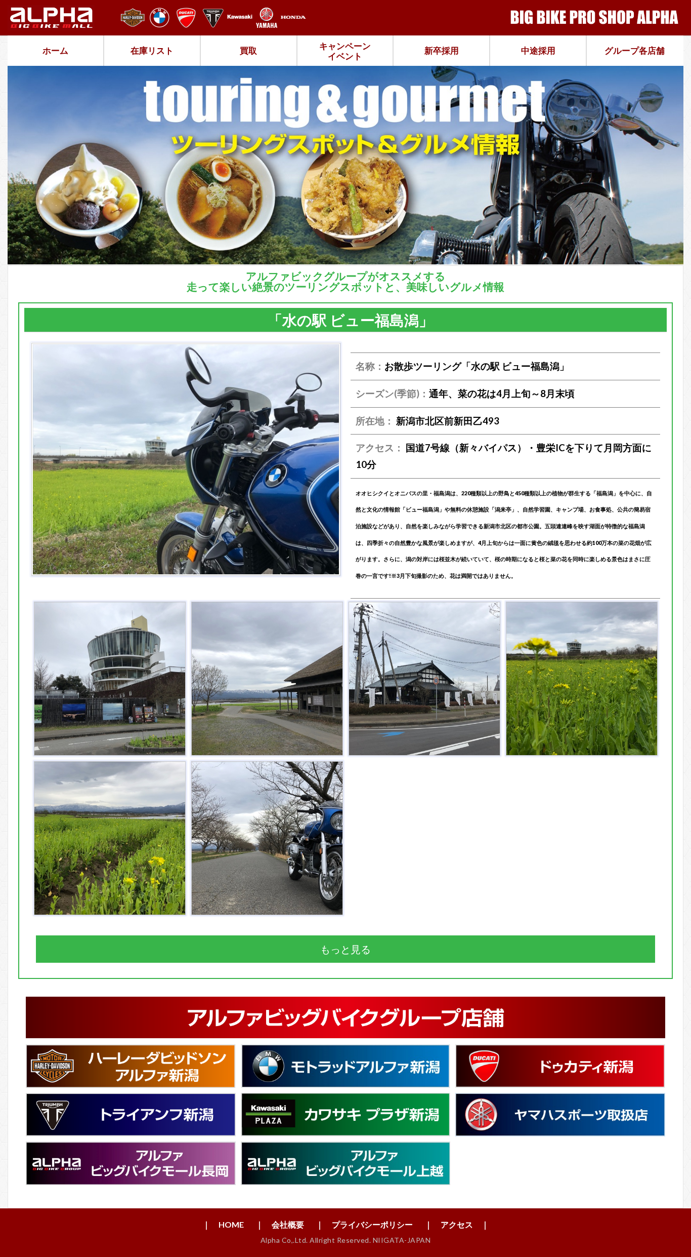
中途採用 (538, 50)
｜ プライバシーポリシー (364, 1224)
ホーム (55, 50)
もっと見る (345, 949)
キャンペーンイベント (345, 51)
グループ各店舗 (634, 50)
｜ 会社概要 (279, 1224)
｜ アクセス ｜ (456, 1224)
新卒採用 (441, 50)
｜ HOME (223, 1224)
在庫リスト (152, 50)
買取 (248, 50)
